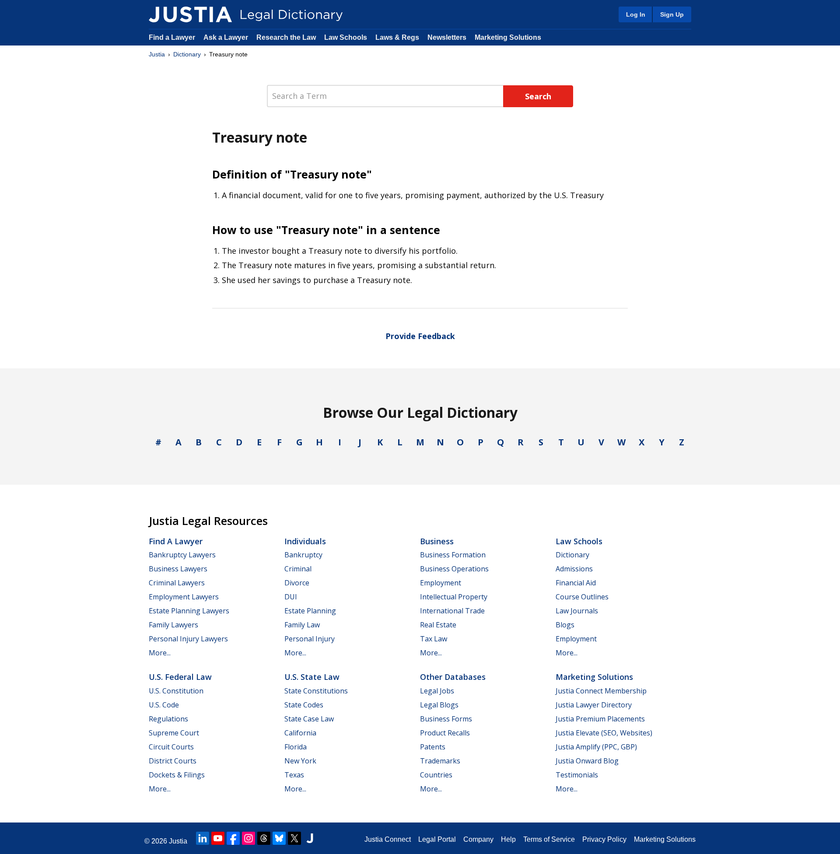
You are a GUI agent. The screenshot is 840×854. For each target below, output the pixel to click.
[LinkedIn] (202, 838)
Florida (295, 747)
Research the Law (286, 37)
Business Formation (453, 555)
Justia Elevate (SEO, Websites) (604, 733)
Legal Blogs (439, 705)
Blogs (565, 625)
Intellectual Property (453, 597)
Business (437, 541)
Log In (635, 14)
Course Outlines (582, 597)
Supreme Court (174, 733)
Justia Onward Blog (587, 761)
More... (160, 653)
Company (478, 839)
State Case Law (309, 719)
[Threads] (263, 838)
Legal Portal (437, 839)
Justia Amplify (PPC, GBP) (596, 747)
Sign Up (672, 14)
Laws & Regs (397, 37)
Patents (432, 747)
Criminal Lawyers (177, 583)
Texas (294, 775)
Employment (440, 583)
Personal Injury (309, 639)
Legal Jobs (437, 691)
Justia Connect (387, 839)
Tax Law (433, 639)
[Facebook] (233, 838)
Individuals (305, 541)
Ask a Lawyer (226, 37)
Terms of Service (549, 839)
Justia (157, 54)
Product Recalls (445, 733)
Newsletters (446, 37)
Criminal (298, 569)
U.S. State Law (312, 677)
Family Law (302, 625)
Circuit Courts (171, 747)
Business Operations (454, 569)
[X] (294, 838)
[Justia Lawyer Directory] (309, 838)
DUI (290, 597)
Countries (436, 775)
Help (508, 839)
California (300, 733)
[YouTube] (217, 838)
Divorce (296, 583)
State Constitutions (316, 691)
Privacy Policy (604, 839)
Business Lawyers (178, 569)
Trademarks (440, 761)
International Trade (452, 611)
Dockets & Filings (177, 775)
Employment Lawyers (184, 597)
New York (300, 761)
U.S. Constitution (176, 691)
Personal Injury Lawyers (188, 639)
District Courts (172, 761)
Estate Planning (310, 611)
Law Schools (345, 37)
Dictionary (187, 54)
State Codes (303, 705)
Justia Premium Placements (600, 719)
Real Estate (438, 625)
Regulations (168, 719)
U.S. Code (164, 705)
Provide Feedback (420, 336)
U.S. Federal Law (180, 677)
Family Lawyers (173, 625)
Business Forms (446, 719)
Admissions (574, 569)
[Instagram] (248, 838)
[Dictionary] (190, 14)
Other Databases (453, 677)
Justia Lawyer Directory (594, 705)
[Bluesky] (279, 838)
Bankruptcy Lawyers (182, 555)
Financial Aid (576, 583)
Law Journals (577, 611)
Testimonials (577, 775)
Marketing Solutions (508, 37)
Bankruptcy (303, 555)
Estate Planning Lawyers (189, 611)
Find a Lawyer (172, 37)
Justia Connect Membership (601, 691)
